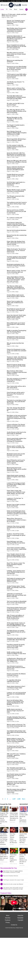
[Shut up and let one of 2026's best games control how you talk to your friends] (3, 212)
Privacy (8, 922)
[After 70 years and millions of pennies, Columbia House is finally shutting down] (3, 617)
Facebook (7, 920)
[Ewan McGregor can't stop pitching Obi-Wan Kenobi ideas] (3, 543)
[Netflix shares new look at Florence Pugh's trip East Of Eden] (3, 711)
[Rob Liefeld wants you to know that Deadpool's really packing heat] (3, 325)
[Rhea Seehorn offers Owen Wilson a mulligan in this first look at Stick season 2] (3, 373)
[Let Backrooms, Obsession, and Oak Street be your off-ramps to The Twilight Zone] (3, 660)
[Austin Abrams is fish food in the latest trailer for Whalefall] (3, 434)
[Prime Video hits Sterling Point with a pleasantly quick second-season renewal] (3, 243)
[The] (3, 769)
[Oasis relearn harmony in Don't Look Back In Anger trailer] (3, 688)
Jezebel (13, 1)
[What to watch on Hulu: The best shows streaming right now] (3, 272)
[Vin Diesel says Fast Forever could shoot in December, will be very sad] (3, 748)
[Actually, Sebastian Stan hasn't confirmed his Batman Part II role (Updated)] (3, 719)
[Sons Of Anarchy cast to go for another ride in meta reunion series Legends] (3, 462)
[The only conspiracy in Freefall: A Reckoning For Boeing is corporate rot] (3, 381)
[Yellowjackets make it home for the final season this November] (3, 338)
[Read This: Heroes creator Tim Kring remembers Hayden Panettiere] (3, 565)
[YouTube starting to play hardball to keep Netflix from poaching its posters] (3, 259)
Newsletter (24, 5)
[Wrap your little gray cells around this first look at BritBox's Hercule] (3, 162)
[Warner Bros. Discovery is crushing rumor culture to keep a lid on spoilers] (3, 521)
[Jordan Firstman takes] (3, 588)
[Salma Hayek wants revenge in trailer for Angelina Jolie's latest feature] (3, 477)
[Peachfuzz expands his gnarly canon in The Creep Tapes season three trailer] (3, 647)
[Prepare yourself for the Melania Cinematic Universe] (3, 675)
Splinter (18, 1)
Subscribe (5, 5)
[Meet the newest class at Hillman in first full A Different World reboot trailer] (3, 791)
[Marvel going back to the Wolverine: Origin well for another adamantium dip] (3, 470)
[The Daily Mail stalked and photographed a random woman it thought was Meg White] (3, 98)
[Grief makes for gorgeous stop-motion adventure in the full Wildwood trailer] (3, 580)
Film (11, 9)
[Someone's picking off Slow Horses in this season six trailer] (3, 763)
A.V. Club (7, 1)
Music (15, 9)
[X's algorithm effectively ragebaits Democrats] (3, 681)
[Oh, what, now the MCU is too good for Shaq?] (3, 105)
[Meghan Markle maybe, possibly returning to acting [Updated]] (3, 191)
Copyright (20, 920)
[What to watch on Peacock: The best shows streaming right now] (3, 726)
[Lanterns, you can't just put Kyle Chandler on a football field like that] (3, 695)
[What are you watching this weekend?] (3, 62)
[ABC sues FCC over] (3, 756)
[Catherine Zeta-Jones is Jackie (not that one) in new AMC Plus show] (3, 528)
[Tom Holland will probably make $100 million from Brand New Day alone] (3, 733)
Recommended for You (8, 868)
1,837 (14, 799)
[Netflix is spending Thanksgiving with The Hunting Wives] (3, 332)
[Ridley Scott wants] (3, 251)
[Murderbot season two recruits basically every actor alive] (3, 455)
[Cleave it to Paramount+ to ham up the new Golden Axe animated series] (3, 351)
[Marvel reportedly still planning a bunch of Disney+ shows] (3, 140)
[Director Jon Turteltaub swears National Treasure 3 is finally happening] (3, 23)
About (7, 915)
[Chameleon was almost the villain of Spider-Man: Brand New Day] (3, 640)
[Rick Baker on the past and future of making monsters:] (3, 418)
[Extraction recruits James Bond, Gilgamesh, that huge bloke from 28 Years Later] (3, 784)
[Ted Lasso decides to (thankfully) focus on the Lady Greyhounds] (3, 603)
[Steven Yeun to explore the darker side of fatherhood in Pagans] (3, 303)
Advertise (7, 918)
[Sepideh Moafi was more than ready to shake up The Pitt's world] (3, 177)
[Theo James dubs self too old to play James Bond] (3, 388)
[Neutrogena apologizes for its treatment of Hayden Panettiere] (3, 266)
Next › (24, 799)
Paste (2, 1)
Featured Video (5, 893)
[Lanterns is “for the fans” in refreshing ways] (3, 500)
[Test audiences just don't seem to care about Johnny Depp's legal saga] (3, 204)
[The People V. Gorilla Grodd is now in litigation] (3, 126)
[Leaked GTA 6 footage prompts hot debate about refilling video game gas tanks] (3, 485)
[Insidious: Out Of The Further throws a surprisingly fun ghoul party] (3, 536)
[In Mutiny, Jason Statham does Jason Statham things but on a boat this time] (3, 573)
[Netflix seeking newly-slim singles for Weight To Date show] (3, 654)
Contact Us (14, 925)
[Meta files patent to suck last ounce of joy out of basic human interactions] (3, 55)
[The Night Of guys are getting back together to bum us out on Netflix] (3, 633)
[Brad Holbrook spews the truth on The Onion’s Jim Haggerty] (3, 310)
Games (21, 9)
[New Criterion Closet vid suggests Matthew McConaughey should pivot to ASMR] (3, 133)
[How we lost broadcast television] (3, 231)
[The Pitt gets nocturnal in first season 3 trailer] (3, 197)
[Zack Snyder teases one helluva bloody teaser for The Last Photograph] (3, 776)
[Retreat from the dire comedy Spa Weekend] (3, 237)
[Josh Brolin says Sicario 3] (3, 83)
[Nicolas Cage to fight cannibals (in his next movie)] (3, 506)
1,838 (18, 799)
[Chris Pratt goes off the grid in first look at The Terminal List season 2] (3, 395)
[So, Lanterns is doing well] (3, 218)
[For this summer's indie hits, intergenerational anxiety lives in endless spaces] (3, 147)
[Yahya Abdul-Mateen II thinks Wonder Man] (3, 279)
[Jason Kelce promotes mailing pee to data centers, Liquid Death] (3, 549)
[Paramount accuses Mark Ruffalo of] (3, 69)
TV (6, 9)
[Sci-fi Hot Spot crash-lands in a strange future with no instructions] (3, 184)
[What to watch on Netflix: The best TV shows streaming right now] (3, 448)
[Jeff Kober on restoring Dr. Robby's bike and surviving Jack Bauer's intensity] (3, 596)
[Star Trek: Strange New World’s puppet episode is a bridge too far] (3, 410)
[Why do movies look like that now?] (3, 344)
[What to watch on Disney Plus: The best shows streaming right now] (3, 90)
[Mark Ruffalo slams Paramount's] (3, 30)
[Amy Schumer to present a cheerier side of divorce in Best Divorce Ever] (3, 668)
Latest (2, 9)
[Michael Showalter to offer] (3, 119)
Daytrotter (23, 1)
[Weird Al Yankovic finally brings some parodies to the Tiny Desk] (3, 366)
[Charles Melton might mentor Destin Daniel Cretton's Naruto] (3, 296)
